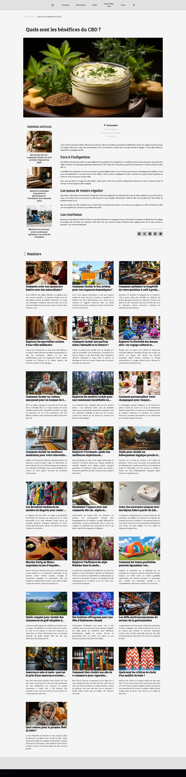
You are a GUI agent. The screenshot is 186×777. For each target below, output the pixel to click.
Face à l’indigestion (111, 129)
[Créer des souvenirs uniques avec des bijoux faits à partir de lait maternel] (139, 493)
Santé (95, 5)
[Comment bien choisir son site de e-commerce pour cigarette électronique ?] (93, 658)
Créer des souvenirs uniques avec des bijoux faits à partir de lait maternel (139, 510)
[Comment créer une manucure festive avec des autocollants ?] (46, 272)
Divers (123, 5)
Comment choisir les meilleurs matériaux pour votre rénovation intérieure (46, 455)
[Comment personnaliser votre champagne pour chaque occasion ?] (139, 383)
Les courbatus (111, 136)
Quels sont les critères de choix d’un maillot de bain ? (137, 673)
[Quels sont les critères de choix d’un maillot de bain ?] (139, 658)
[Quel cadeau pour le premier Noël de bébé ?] (46, 713)
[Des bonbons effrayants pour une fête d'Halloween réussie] (93, 603)
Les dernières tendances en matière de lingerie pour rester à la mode (45, 510)
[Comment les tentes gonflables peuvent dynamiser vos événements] (139, 548)
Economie (65, 5)
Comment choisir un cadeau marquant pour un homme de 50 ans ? (45, 400)
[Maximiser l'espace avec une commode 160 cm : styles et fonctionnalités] (93, 493)
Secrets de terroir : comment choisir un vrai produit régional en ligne (39, 158)
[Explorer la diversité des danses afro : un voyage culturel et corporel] (139, 327)
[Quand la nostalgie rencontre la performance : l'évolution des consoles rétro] (39, 177)
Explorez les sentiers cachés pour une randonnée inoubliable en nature (92, 400)
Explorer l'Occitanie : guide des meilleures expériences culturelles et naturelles (91, 455)
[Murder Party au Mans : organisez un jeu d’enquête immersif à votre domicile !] (46, 548)
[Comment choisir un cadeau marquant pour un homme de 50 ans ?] (46, 383)
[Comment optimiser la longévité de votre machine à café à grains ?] (139, 272)
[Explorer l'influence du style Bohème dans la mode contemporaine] (93, 548)
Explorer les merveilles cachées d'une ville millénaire (45, 343)
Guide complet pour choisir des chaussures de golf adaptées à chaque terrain (45, 620)
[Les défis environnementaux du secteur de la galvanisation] (139, 603)
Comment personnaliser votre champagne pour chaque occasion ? (137, 400)
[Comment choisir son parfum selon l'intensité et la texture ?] (93, 327)
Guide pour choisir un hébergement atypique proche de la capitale (139, 455)
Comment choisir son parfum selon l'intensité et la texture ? (90, 343)
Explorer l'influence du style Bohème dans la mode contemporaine (89, 565)
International (80, 5)
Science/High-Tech (109, 5)
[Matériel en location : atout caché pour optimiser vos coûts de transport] (39, 216)
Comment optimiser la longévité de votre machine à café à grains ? (139, 289)
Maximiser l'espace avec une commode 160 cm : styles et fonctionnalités (89, 510)
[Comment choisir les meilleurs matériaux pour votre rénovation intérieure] (46, 438)
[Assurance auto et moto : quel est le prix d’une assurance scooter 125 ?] (46, 658)
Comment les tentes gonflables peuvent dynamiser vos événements (137, 565)
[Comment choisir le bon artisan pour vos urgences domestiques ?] (93, 272)
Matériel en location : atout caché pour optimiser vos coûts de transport (39, 233)
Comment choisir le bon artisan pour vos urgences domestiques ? (92, 287)
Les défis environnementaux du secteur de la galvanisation (138, 618)
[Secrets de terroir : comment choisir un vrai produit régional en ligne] (39, 141)
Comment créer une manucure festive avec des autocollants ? (44, 287)
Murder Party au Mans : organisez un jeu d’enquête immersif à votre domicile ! (42, 565)
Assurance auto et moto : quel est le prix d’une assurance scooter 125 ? (45, 675)
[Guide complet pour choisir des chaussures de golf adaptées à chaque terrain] (46, 603)
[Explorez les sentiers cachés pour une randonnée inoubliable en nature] (93, 383)
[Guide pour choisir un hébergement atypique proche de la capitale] (139, 438)
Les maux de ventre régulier (111, 132)
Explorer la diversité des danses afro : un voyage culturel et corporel (138, 345)
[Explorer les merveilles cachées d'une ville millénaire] (46, 327)
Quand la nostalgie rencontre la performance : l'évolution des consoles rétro (39, 195)
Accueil (25, 16)
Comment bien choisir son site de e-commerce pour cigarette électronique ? (92, 675)
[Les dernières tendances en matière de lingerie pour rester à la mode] (46, 493)
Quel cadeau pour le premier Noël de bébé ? (46, 728)
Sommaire (112, 125)
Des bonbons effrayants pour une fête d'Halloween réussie (92, 618)
